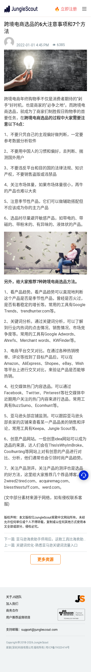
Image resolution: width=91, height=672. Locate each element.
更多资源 (45, 559)
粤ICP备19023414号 (58, 647)
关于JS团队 (14, 597)
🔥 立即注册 (66, 9)
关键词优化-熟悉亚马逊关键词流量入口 (47, 545)
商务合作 (12, 610)
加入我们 (12, 604)
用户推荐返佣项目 (18, 617)
